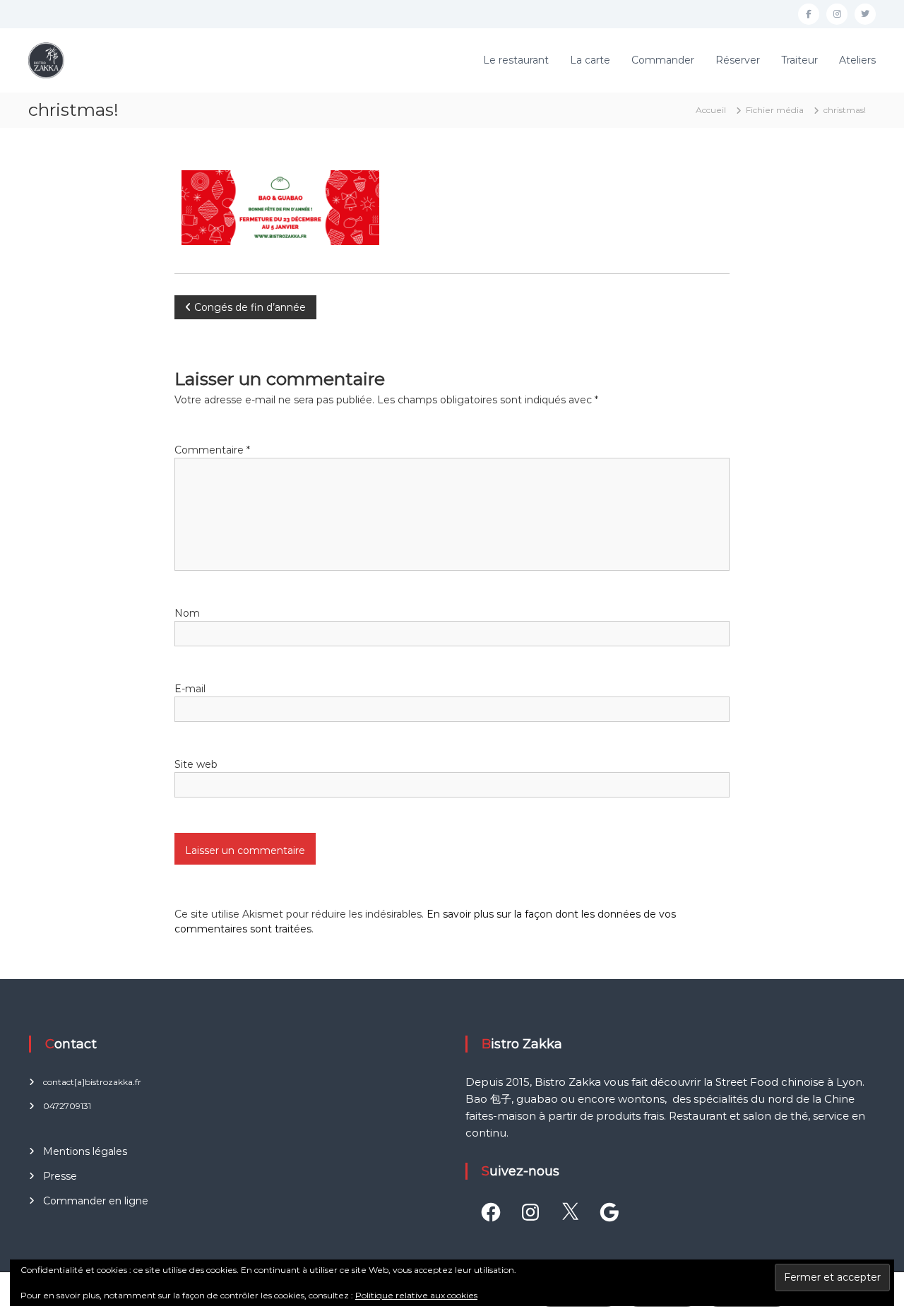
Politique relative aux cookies (416, 1295)
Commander (662, 60)
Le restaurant (516, 60)
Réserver (737, 60)
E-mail (190, 688)
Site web (196, 764)
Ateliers (857, 60)
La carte (590, 60)
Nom (187, 613)
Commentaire (212, 450)
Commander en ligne (95, 1201)
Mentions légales (85, 1151)
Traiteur (799, 60)
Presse (60, 1176)
